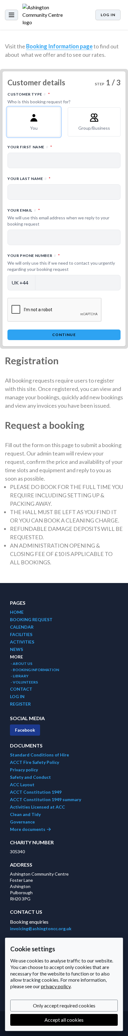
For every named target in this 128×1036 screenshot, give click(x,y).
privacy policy (56, 986)
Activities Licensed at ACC (37, 807)
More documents (28, 829)
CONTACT (21, 689)
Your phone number (61, 262)
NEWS (16, 649)
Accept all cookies (64, 1020)
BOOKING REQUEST (31, 619)
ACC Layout (22, 784)
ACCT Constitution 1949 (36, 792)
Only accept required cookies (64, 1005)
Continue (64, 334)
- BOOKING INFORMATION (34, 669)
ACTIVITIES (22, 641)
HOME (17, 612)
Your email (58, 217)
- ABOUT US (21, 663)
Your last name (56, 178)
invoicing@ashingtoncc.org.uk (40, 928)
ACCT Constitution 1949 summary (45, 799)
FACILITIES (21, 634)
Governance (22, 821)
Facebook (25, 730)
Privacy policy (24, 769)
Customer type (55, 98)
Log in (108, 14)
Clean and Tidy (25, 814)
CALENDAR (22, 627)
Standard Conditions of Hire (39, 754)
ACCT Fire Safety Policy (34, 762)
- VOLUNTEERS (24, 682)
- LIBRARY (19, 676)
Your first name (57, 146)
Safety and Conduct (30, 777)
